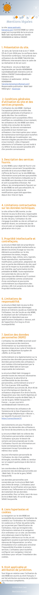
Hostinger (16, 89)
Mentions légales (19, 591)
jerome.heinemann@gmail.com (15, 84)
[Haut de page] (35, 591)
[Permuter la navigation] (36, 7)
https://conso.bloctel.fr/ (12, 418)
